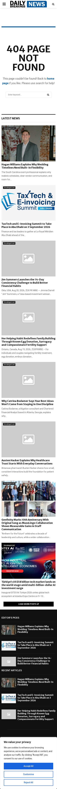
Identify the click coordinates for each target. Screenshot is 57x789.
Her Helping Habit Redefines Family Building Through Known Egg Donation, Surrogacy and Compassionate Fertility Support (28, 341)
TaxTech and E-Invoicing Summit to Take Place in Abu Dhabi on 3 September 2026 (27, 225)
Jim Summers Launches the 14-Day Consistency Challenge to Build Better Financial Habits (25, 282)
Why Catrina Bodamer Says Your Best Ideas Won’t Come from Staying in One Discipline (28, 402)
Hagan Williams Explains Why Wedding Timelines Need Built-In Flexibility (25, 166)
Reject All (28, 782)
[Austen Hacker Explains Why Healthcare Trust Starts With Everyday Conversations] (28, 439)
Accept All (28, 766)
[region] (28, 763)
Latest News (11, 118)
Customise (28, 774)
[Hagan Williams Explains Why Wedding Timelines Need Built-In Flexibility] (28, 143)
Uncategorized (9, 128)
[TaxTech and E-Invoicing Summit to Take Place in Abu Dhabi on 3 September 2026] (28, 203)
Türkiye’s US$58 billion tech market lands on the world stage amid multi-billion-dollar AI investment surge (28, 585)
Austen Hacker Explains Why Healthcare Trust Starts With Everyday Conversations (27, 462)
